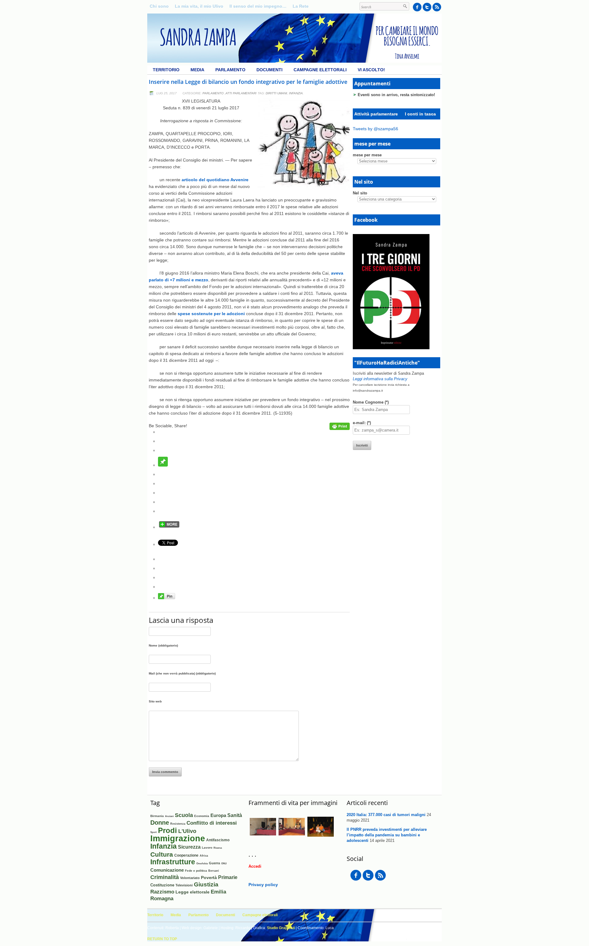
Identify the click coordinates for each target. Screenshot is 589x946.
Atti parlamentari (240, 93)
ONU (224, 863)
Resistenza (177, 823)
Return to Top (162, 939)
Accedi (254, 866)
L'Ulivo (187, 831)
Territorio (166, 69)
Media (197, 69)
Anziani (169, 816)
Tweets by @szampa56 (375, 128)
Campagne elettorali (320, 69)
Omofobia (202, 863)
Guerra (214, 863)
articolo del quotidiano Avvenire (215, 179)
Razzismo (162, 892)
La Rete (301, 6)
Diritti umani (276, 93)
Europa (218, 815)
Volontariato (190, 878)
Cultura (161, 854)
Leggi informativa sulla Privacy (380, 379)
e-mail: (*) (362, 422)
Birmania (157, 816)
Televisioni (184, 885)
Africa (204, 855)
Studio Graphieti (281, 928)
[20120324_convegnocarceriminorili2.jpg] (263, 838)
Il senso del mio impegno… (258, 6)
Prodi (167, 830)
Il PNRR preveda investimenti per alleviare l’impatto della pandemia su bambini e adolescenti (387, 835)
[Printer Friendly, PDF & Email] (339, 428)
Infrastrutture (172, 862)
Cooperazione (186, 855)
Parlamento (230, 69)
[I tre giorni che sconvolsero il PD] (391, 347)
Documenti (269, 69)
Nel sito (360, 193)
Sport (153, 832)
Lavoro (207, 847)
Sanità (234, 815)
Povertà (209, 877)
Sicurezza (189, 847)
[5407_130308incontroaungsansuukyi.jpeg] (320, 838)
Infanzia (296, 93)
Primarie (227, 877)
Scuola (184, 815)
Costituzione (162, 885)
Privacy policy (263, 884)
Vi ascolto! (371, 69)
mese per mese (367, 155)
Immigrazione (177, 838)
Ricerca (218, 847)
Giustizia (206, 884)
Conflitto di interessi (212, 823)
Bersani (213, 870)
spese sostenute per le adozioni (211, 313)
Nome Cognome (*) (371, 402)
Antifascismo (217, 840)
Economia (201, 816)
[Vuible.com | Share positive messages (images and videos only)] (163, 465)
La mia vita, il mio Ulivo (199, 6)
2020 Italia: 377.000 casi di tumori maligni (386, 814)
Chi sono (159, 6)
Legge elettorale (192, 891)
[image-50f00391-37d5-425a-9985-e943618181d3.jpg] (292, 838)
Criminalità (164, 877)
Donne (159, 822)
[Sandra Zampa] (294, 61)
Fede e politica (196, 870)
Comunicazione (167, 870)
